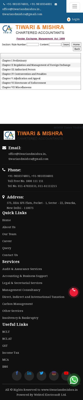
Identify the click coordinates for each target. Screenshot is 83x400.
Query (6, 248)
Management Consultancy (21, 290)
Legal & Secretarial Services (22, 283)
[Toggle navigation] (74, 6)
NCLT (6, 332)
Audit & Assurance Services (22, 269)
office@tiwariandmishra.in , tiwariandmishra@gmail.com (22, 11)
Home (6, 220)
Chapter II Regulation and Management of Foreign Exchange (36, 65)
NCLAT (7, 339)
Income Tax (10, 352)
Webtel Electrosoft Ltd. (50, 395)
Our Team (9, 234)
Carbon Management (17, 304)
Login (75, 19)
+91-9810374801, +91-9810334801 (29, 4)
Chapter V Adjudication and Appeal (21, 78)
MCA (5, 359)
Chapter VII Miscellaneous (16, 87)
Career (7, 241)
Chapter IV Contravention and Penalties (24, 74)
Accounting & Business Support (25, 276)
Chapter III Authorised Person (19, 69)
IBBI (5, 366)
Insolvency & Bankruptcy (20, 318)
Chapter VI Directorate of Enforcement (24, 82)
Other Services (12, 311)
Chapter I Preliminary (14, 60)
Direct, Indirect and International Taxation (33, 297)
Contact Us (10, 255)
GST (5, 345)
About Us (9, 227)
